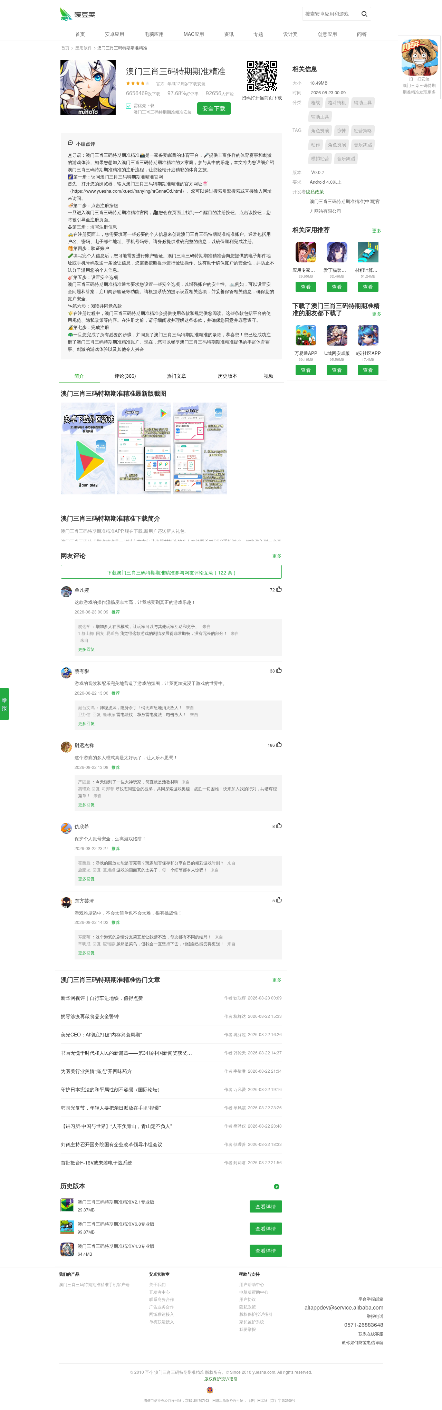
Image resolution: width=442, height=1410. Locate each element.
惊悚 (341, 130)
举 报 (4, 703)
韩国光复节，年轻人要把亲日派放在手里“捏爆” (111, 1107)
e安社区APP (368, 353)
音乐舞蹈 (363, 144)
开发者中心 (159, 1292)
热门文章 (176, 375)
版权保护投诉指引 (255, 1314)
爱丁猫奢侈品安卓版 (337, 270)
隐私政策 (315, 191)
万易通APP (306, 353)
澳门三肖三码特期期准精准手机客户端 (94, 1284)
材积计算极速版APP (368, 270)
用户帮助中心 (251, 1284)
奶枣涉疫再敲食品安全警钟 (90, 1016)
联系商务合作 (161, 1299)
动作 (315, 144)
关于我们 (157, 1284)
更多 (277, 556)
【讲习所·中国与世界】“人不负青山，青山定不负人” (116, 1125)
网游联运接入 (161, 1314)
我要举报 (247, 1329)
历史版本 (227, 375)
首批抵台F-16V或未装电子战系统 (96, 1162)
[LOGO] (77, 14)
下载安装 (197, 83)
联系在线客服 (370, 1333)
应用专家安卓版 (305, 270)
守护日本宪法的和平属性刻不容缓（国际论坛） (111, 1089)
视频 (268, 375)
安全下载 (214, 108)
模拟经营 (320, 158)
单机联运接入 (161, 1321)
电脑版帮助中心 (253, 1292)
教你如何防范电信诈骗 (362, 1342)
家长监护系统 (251, 1321)
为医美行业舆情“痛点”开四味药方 (96, 1071)
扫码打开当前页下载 (262, 97)
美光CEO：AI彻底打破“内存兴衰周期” (101, 1034)
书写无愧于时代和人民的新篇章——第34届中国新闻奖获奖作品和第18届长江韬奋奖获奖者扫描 (127, 1052)
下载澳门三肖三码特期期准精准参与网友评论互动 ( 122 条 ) (171, 572)
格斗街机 (337, 102)
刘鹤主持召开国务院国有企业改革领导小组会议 (111, 1144)
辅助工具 (363, 102)
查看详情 (266, 1206)
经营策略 (363, 130)
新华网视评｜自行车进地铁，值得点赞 (102, 997)
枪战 (315, 102)
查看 (306, 286)
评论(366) (125, 375)
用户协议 (247, 1299)
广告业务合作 (161, 1307)
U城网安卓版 (337, 353)
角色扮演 (320, 130)
